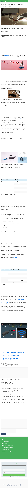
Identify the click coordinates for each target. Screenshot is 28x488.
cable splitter (15, 257)
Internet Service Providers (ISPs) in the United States (8, 451)
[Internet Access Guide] (3, 1)
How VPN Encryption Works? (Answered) (7, 457)
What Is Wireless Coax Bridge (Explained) (10, 358)
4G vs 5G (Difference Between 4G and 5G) (7, 453)
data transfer (19, 118)
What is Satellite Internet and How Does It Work (8, 455)
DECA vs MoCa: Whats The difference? (8, 365)
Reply (13, 383)
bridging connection (4, 302)
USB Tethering (6, 55)
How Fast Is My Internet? (4, 443)
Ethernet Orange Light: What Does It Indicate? (11, 355)
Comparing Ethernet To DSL (8, 359)
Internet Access (4, 363)
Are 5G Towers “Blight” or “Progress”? (6, 441)
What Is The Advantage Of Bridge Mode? (10, 356)
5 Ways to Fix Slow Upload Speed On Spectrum (10, 364)
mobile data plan (21, 299)
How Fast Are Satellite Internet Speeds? (7, 445)
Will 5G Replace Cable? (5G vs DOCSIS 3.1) (7, 447)
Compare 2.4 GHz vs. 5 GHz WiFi (6, 449)
